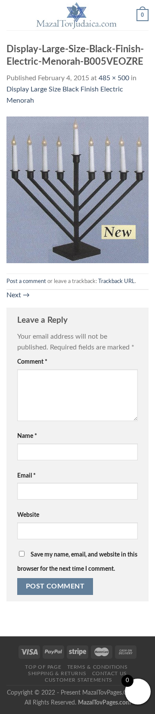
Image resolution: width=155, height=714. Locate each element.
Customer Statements (78, 680)
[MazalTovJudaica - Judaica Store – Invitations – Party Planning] (76, 15)
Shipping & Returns (57, 673)
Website (28, 515)
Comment (32, 362)
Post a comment (26, 281)
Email (26, 475)
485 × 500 (114, 78)
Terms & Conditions (97, 667)
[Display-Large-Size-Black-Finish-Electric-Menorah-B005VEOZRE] (77, 189)
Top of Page (43, 667)
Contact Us (109, 673)
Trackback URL (116, 281)
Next (18, 295)
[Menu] (11, 14)
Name (27, 436)
